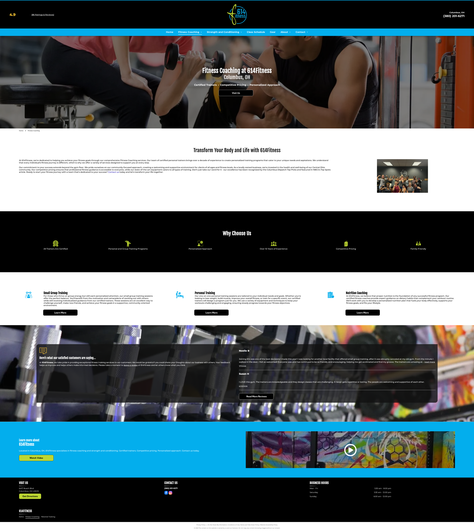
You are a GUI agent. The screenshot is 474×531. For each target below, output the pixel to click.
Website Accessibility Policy (268, 525)
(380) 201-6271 (453, 16)
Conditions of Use (233, 525)
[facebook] (166, 493)
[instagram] (170, 493)
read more (429, 362)
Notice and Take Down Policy (249, 525)
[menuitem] (170, 32)
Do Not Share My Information (217, 525)
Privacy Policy (201, 525)
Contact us (113, 172)
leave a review (131, 365)
